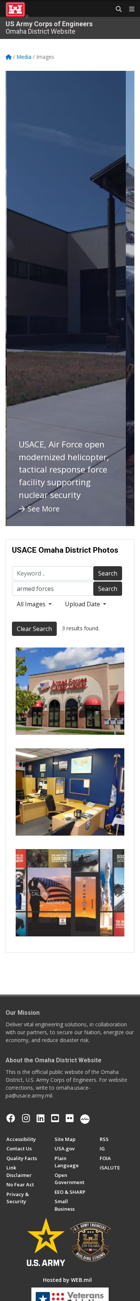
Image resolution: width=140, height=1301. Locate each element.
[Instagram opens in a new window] (26, 1118)
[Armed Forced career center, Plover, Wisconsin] (70, 691)
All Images (32, 604)
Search (107, 573)
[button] (20, 298)
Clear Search (34, 629)
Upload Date (83, 604)
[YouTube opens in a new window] (55, 1118)
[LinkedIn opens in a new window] (40, 1118)
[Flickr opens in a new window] (70, 1118)
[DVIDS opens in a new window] (85, 1118)
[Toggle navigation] (128, 9)
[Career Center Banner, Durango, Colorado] (70, 892)
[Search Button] (116, 9)
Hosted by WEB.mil (67, 1279)
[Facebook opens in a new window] (10, 1118)
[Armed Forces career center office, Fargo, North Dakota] (70, 792)
